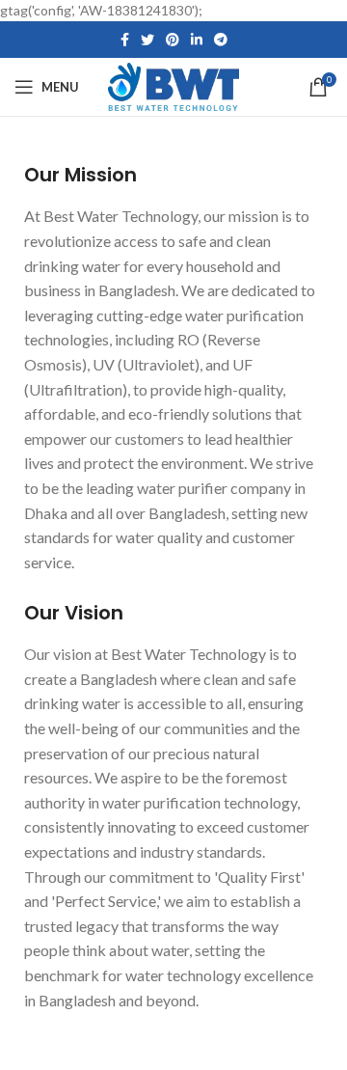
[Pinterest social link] (172, 39)
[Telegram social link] (220, 39)
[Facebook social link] (125, 39)
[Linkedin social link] (196, 39)
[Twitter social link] (147, 39)
